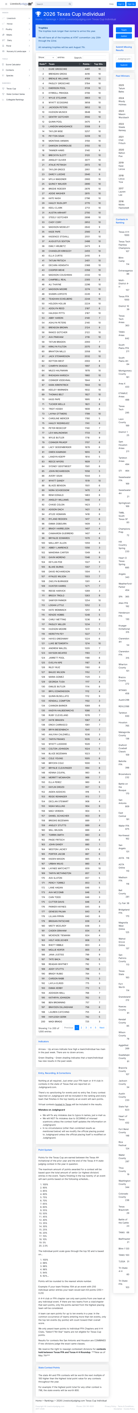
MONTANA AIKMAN (59, 140)
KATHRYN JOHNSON (59, 997)
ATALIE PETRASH (57, 164)
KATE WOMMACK (57, 610)
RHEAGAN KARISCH (59, 375)
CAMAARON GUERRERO (61, 533)
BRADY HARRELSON (59, 528)
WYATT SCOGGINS (58, 102)
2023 (121, 111)
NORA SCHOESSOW (59, 490)
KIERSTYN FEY (56, 633)
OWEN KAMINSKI (57, 452)
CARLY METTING (57, 619)
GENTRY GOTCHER (59, 117)
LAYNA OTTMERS (58, 413)
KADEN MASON (57, 858)
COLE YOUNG (56, 758)
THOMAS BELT (56, 394)
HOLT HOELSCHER (58, 940)
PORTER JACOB (57, 854)
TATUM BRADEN (57, 342)
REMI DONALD (56, 495)
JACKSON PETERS (58, 107)
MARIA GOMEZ (56, 677)
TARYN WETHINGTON (60, 873)
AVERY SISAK (55, 475)
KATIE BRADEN (56, 720)
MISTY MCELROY (57, 925)
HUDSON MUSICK (58, 112)
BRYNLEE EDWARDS (59, 538)
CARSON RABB (56, 978)
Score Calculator (13, 64)
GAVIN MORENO (57, 557)
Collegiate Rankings (15, 99)
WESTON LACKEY (58, 849)
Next (102, 1027)
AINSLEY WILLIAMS (59, 499)
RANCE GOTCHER (58, 332)
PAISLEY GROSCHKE (59, 83)
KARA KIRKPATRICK (58, 385)
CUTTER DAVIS (56, 901)
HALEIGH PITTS (57, 313)
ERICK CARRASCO (58, 724)
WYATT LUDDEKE (58, 744)
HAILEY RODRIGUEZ (59, 423)
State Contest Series (15, 94)
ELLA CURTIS (56, 255)
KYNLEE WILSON (57, 576)
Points (86, 64)
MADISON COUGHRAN (60, 275)
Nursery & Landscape (16, 51)
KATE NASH (55, 198)
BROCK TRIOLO (56, 595)
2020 (121, 149)
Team (52, 64)
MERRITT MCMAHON (59, 777)
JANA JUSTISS (56, 954)
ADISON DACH (56, 509)
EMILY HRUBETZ (57, 246)
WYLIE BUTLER (56, 437)
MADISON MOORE (58, 289)
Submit (123, 65)
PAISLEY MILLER (57, 624)
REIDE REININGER (58, 796)
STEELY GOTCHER (58, 217)
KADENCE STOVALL (59, 236)
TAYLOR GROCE (57, 169)
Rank (42, 64)
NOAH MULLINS (57, 806)
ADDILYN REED (56, 308)
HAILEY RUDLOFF (58, 203)
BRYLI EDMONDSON (59, 691)
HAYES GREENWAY (58, 638)
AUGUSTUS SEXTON (59, 241)
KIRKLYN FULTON (57, 346)
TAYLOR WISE (56, 131)
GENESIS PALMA (57, 911)
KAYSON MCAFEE (58, 653)
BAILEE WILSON (57, 672)
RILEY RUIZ (54, 667)
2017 (121, 188)
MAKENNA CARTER (59, 552)
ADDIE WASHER (57, 193)
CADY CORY (55, 222)
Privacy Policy (110, 1406)
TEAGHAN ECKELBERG (60, 298)
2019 (121, 162)
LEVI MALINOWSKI (58, 432)
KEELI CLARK (55, 207)
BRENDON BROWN (58, 327)
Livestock (11, 18)
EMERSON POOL (57, 88)
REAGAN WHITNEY (58, 964)
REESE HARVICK (57, 590)
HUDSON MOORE (58, 629)
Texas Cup (11, 88)
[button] (111, 4)
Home (39, 19)
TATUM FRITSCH (57, 260)
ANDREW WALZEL (58, 648)
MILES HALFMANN (58, 370)
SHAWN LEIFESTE (58, 294)
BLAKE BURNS (56, 566)
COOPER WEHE (57, 270)
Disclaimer (118, 1409)
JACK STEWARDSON (59, 356)
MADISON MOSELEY (59, 227)
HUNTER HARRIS (57, 586)
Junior (124, 36)
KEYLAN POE (55, 562)
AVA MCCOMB (56, 892)
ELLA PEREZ (55, 782)
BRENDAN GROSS (58, 73)
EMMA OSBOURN (57, 523)
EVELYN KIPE (55, 662)
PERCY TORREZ (57, 882)
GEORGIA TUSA (57, 681)
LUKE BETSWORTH (58, 643)
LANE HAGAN (56, 887)
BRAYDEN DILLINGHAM (61, 1007)
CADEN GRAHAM (57, 930)
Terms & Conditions (126, 1406)
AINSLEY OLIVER (57, 160)
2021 (121, 136)
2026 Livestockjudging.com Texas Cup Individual (87, 19)
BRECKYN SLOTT (57, 155)
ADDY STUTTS (56, 969)
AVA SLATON (55, 878)
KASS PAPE (54, 399)
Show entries (51, 57)
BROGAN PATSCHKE (59, 921)
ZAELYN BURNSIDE (58, 581)
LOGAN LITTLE (56, 605)
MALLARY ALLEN (57, 543)
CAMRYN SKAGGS (58, 365)
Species (9, 75)
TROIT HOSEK (56, 408)
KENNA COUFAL (57, 772)
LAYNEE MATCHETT (59, 868)
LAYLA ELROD (56, 983)
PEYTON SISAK (56, 136)
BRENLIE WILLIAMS (58, 78)
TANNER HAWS (56, 150)
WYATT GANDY (56, 480)
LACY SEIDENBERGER (60, 447)
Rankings (51, 19)
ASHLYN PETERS (57, 322)
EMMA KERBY (56, 988)
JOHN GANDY (56, 844)
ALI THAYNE (55, 284)
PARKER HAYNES (57, 906)
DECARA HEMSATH (59, 265)
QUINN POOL (55, 121)
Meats (9, 35)
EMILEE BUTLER (57, 686)
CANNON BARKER (58, 705)
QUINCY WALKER (57, 183)
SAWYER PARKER (57, 600)
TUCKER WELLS (57, 404)
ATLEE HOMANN (57, 514)
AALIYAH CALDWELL (59, 734)
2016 (121, 201)
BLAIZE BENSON (57, 485)
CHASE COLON (56, 504)
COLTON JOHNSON (59, 748)
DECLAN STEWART (58, 801)
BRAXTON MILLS (57, 351)
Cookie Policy (129, 1409)
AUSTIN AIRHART (57, 212)
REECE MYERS (56, 461)
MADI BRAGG (55, 1021)
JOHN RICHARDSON (59, 471)
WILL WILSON (56, 830)
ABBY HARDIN (56, 318)
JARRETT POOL (57, 657)
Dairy (9, 40)
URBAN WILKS (56, 863)
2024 (121, 98)
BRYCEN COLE (56, 763)
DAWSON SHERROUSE (60, 145)
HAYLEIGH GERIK (57, 1016)
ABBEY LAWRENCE (58, 547)
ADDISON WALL (57, 993)
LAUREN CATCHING (59, 1012)
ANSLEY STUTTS (57, 825)
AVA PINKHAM (56, 337)
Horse (9, 24)
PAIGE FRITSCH (57, 839)
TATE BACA (54, 959)
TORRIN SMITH (56, 835)
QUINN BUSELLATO (59, 696)
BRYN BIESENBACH (59, 729)
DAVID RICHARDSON (59, 571)
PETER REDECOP (57, 428)
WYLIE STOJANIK (57, 97)
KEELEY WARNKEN (58, 389)
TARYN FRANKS (57, 739)
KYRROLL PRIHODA (58, 93)
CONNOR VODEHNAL (60, 380)
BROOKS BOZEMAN (59, 820)
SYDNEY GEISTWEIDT (60, 466)
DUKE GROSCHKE (58, 69)
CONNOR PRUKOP (58, 442)
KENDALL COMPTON (59, 700)
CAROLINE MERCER (59, 418)
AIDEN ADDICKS (57, 791)
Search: (78, 57)
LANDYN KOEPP (57, 456)
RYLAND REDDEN (58, 519)
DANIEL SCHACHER (59, 815)
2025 (121, 85)
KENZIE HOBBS (56, 614)
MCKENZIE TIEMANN (59, 935)
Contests (10, 70)
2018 (121, 175)
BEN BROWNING (57, 1002)
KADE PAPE (55, 231)
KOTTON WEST (56, 361)
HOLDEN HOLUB (57, 303)
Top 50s (98, 64)
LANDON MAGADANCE (61, 126)
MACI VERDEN (56, 811)
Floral (8, 46)
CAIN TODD (55, 897)
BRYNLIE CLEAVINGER (60, 768)
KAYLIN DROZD (56, 787)
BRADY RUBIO (56, 973)
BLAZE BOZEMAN (58, 753)
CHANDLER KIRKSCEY (60, 251)
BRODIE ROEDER (57, 188)
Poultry (9, 29)
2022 (121, 124)
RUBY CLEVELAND (58, 715)
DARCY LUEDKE (57, 174)
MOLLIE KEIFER (56, 949)
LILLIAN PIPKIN (56, 916)
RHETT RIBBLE (56, 945)
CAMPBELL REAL (57, 279)
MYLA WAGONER (57, 179)
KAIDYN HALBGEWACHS (61, 710)
